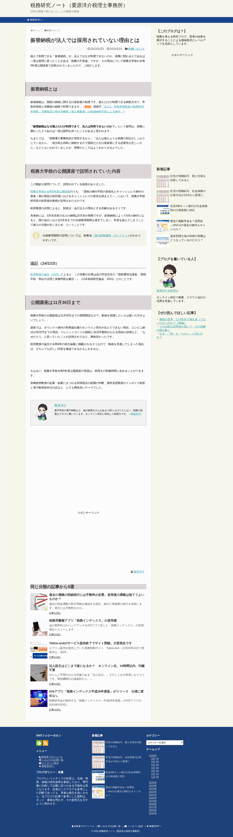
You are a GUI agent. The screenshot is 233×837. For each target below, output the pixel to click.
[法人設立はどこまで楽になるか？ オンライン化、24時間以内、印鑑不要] (38, 672)
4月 (153, 767)
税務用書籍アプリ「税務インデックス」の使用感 (83, 620)
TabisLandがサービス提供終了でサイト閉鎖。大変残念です (90, 643)
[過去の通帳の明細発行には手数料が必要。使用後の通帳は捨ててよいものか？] (38, 601)
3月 (153, 770)
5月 (153, 764)
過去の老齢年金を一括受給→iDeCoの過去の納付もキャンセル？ (187, 225)
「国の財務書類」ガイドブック (111, 235)
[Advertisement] (88, 470)
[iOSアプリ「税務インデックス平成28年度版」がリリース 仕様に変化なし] (38, 698)
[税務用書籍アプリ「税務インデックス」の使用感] (38, 627)
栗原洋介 (139, 571)
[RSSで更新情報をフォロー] (45, 743)
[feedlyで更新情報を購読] (39, 743)
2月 (153, 774)
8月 (153, 758)
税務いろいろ (136, 48)
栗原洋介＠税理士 (167, 290)
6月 (153, 761)
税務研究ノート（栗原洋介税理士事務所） (79, 5)
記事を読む (55, 613)
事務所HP (136, 414)
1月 (153, 777)
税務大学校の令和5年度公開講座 (50, 191)
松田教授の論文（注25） (45, 274)
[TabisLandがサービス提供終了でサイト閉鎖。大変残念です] (38, 650)
